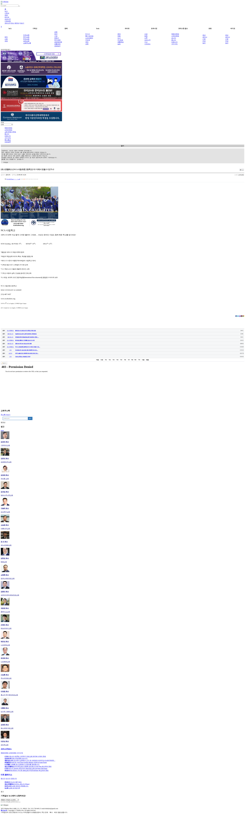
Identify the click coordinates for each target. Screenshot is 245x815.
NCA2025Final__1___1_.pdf (13, 179)
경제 (6, 15)
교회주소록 (27, 43)
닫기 (122, 146)
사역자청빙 (175, 36)
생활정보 (121, 42)
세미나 (205, 37)
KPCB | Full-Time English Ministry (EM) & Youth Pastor (26, 762)
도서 (119, 38)
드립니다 (174, 42)
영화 (119, 36)
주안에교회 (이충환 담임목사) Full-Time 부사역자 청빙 (28, 766)
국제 (6, 41)
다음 (143, 360)
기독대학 (8, 21)
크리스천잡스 (6, 749)
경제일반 (57, 46)
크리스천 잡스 (9, 23)
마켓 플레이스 (6, 775)
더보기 (22, 23)
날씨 (119, 44)
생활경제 (57, 44)
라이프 (7, 17)
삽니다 (173, 38)
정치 (6, 37)
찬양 (204, 41)
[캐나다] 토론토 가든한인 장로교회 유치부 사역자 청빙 (25, 756)
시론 (145, 38)
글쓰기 (4, 363)
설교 (204, 35)
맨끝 (147, 360)
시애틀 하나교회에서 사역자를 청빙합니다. (22, 764)
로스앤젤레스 (10, 330)
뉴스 (6, 11)
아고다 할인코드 (13, 782)
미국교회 (26, 35)
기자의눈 (147, 44)
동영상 (17, 23)
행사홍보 (8, 140)
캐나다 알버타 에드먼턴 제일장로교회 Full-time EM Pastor (26, 768)
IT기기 (87, 34)
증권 (55, 34)
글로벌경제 (58, 42)
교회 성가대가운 (12, 788)
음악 (119, 34)
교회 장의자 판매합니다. (17, 786)
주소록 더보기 (5, 414)
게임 (86, 42)
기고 (145, 42)
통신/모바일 (89, 36)
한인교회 (26, 37)
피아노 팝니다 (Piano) (17, 784)
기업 (55, 36)
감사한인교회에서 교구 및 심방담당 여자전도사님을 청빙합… (30, 760)
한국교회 (26, 39)
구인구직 (174, 44)
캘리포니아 (10, 333)
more (2, 430)
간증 (204, 39)
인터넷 (87, 40)
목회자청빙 (175, 34)
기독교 (7, 13)
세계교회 (26, 41)
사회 (6, 39)
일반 (204, 43)
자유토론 (8, 142)
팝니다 (173, 40)
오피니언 (8, 19)
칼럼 (145, 36)
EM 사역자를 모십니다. (16, 758)
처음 (97, 360)
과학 (86, 44)
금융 (55, 32)
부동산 (56, 38)
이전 (102, 360)
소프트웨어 (89, 38)
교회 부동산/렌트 (10, 132)
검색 (30, 418)
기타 (10, 350)
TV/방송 (120, 40)
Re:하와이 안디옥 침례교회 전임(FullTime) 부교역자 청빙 (27, 770)
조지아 (10, 353)
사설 (145, 34)
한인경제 (57, 40)
